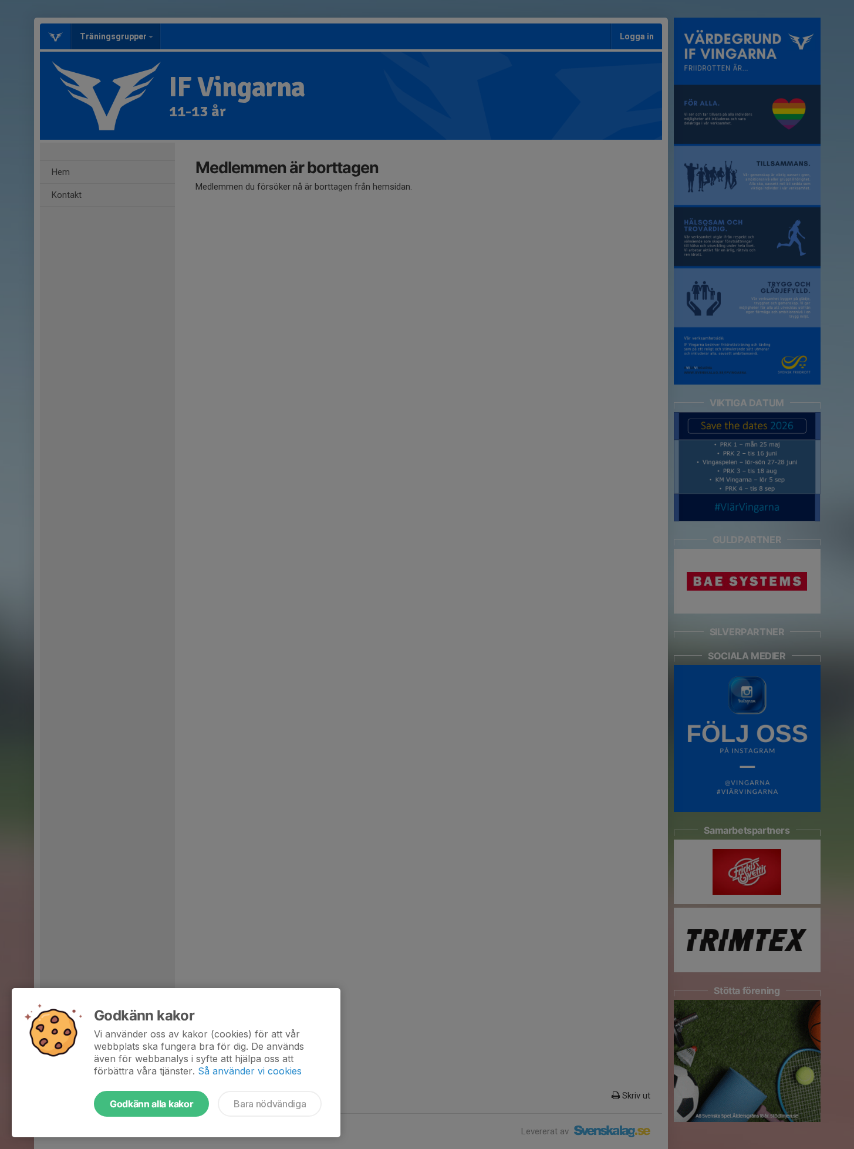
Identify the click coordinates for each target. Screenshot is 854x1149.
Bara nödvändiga (270, 1104)
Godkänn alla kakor (151, 1104)
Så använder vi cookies (250, 1071)
